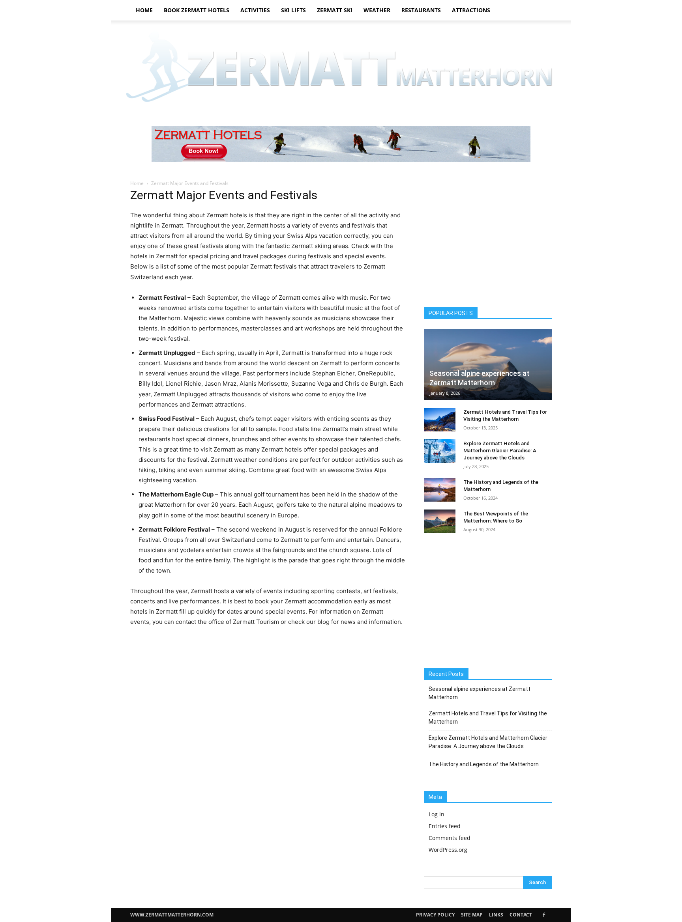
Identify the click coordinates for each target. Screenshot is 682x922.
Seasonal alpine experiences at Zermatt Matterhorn (479, 693)
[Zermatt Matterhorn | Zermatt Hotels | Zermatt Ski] (341, 69)
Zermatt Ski (334, 10)
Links (496, 914)
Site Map (472, 914)
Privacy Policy (435, 914)
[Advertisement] (488, 240)
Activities (255, 10)
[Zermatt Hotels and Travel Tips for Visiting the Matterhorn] (439, 419)
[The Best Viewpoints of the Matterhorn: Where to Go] (439, 521)
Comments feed (449, 838)
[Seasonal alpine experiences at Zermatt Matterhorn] (488, 364)
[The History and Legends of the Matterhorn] (439, 490)
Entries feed (445, 826)
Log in (436, 814)
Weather (376, 10)
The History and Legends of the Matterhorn (484, 764)
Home (144, 10)
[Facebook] (544, 915)
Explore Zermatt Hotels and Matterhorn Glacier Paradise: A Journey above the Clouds (499, 450)
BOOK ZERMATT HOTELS (196, 10)
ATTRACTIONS (471, 10)
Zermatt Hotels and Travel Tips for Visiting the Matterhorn (488, 717)
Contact (521, 914)
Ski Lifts (293, 10)
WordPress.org (448, 849)
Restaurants (421, 10)
